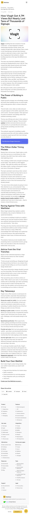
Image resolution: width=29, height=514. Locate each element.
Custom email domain (21, 417)
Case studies (10, 7)
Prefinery (5, 446)
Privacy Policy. (20, 508)
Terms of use (19, 487)
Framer (18, 425)
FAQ (4, 487)
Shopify (18, 434)
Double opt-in (20, 411)
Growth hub (3, 7)
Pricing (4, 407)
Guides (4, 468)
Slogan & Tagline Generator (20, 471)
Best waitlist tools (7, 444)
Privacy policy (20, 485)
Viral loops (5, 451)
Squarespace (20, 436)
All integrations (20, 438)
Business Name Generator (20, 464)
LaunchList (5, 455)
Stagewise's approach (7, 355)
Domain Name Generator (20, 468)
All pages (19, 455)
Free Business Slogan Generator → (12, 141)
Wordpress (19, 432)
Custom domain (20, 415)
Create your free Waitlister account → (11, 381)
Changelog (5, 415)
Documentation (6, 485)
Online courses (6, 434)
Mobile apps (5, 432)
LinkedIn (10, 391)
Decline (9, 511)
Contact (4, 490)
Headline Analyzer (21, 477)
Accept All (17, 511)
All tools (18, 479)
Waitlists (5, 413)
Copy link (5, 394)
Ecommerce (5, 430)
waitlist (3, 123)
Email (25, 391)
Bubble (18, 430)
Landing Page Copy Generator (21, 475)
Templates (5, 411)
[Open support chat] (26, 511)
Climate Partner (11, 501)
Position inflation (20, 413)
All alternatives (6, 457)
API (17, 409)
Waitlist (4, 449)
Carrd (18, 449)
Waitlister (19, 444)
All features (19, 419)
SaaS (4, 428)
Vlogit (2, 43)
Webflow (19, 428)
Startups (5, 425)
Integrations (5, 409)
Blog (4, 470)
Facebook (18, 391)
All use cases (5, 438)
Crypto (4, 436)
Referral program (21, 407)
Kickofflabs (5, 453)
